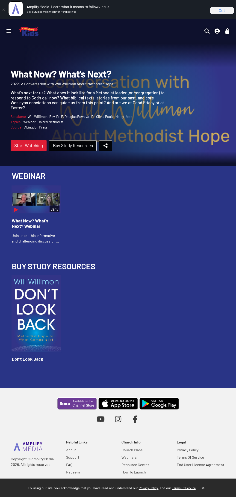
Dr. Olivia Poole (102, 116)
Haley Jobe (123, 116)
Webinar (29, 122)
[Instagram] (118, 419)
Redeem (73, 472)
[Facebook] (135, 419)
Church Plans (132, 450)
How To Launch (133, 472)
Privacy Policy (187, 450)
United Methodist (51, 122)
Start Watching (28, 145)
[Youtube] (100, 419)
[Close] (3, 9)
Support (72, 457)
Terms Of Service (190, 457)
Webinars (129, 457)
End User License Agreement (200, 464)
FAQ (69, 464)
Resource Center (135, 464)
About (71, 450)
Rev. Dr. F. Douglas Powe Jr (69, 116)
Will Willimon (37, 116)
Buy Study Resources (73, 145)
